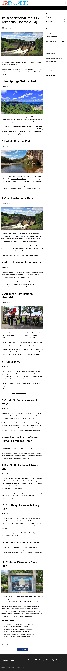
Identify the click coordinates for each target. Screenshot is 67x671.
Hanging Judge (13, 486)
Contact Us (59, 660)
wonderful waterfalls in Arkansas (29, 255)
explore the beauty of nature (18, 179)
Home (24, 660)
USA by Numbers (7, 660)
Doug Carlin (7, 27)
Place (9, 13)
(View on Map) (5, 86)
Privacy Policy (50, 660)
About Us (30, 660)
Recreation (4, 13)
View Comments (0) (22, 649)
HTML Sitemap (39, 660)
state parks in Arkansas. (19, 393)
